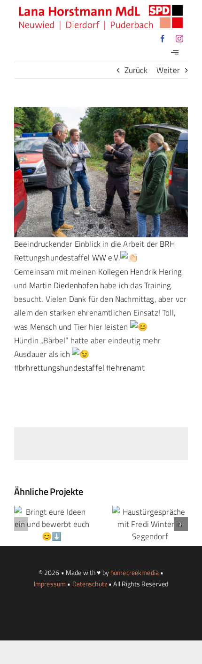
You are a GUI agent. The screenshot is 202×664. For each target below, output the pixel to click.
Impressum (50, 584)
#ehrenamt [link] (125, 368)
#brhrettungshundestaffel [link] (59, 368)
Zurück (136, 70)
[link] (156, 272)
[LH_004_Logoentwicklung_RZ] (101, 8)
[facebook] (162, 38)
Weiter (168, 70)
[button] (21, 524)
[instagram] (179, 38)
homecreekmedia (134, 572)
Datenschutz (90, 584)
